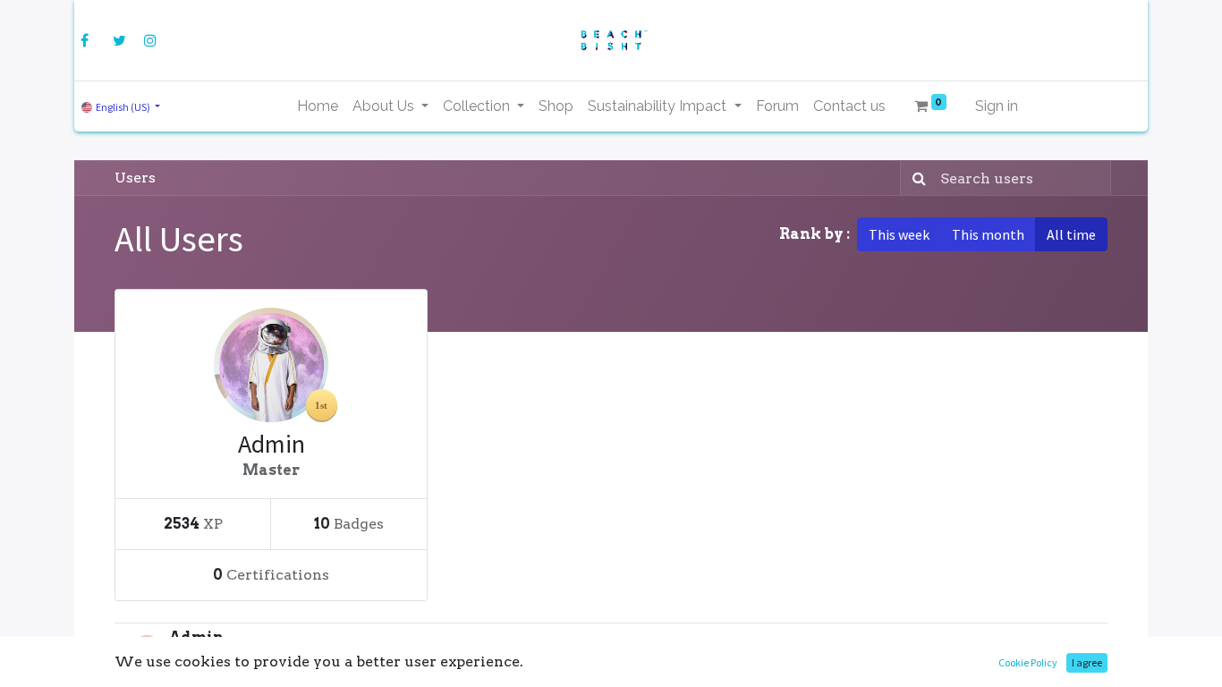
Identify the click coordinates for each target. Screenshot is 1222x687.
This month (988, 234)
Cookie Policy (1027, 662)
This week (899, 234)
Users (135, 177)
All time (1071, 234)
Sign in (996, 106)
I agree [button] (1087, 662)
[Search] (915, 178)
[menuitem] (317, 106)
